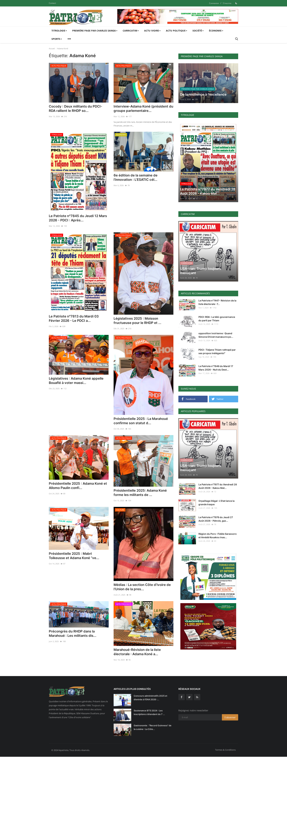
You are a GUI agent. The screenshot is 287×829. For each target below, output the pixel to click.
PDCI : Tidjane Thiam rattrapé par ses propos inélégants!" (217, 351)
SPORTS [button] (55, 38)
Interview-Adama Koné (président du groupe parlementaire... (143, 108)
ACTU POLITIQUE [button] (176, 30)
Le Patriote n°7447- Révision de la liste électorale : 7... (217, 302)
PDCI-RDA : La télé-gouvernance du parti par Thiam (216, 318)
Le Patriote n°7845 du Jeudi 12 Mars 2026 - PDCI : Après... (78, 218)
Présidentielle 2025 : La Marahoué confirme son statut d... (141, 421)
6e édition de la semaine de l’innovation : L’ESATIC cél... (135, 177)
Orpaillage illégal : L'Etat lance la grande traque (216, 502)
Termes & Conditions (225, 749)
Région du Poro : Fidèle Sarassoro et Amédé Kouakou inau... (217, 535)
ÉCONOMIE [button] (215, 30)
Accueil (52, 48)
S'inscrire (227, 3)
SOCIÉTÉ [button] (197, 30)
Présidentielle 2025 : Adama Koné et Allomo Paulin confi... (78, 486)
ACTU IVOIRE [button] (151, 30)
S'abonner (230, 717)
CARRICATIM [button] (130, 30)
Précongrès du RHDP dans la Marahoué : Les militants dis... (72, 633)
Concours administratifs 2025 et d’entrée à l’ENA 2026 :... (150, 697)
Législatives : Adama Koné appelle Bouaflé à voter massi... (76, 380)
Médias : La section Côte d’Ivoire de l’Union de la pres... (142, 587)
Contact (52, 3)
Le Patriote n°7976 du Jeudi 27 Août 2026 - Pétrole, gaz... (215, 519)
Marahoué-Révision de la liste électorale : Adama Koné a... (137, 652)
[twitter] (189, 697)
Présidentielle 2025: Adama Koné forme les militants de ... (140, 492)
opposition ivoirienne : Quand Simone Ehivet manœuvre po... (215, 335)
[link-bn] (177, 16)
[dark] (236, 3)
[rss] (197, 697)
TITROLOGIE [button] (58, 30)
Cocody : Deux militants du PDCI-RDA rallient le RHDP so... (75, 108)
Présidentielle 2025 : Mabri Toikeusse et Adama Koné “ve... (74, 556)
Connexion (214, 3)
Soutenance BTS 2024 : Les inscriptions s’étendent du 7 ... (149, 712)
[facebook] (181, 697)
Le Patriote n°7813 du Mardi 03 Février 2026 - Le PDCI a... (74, 318)
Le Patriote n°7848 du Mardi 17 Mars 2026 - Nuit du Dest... (215, 368)
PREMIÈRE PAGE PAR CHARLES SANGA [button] (94, 30)
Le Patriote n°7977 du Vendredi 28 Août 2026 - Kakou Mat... (217, 486)
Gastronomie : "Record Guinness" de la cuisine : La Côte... (152, 727)
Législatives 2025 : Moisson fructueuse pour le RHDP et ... (137, 320)
